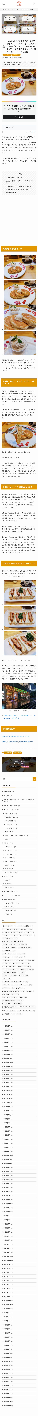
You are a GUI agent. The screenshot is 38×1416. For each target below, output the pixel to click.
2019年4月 (8, 1381)
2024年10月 (8, 1115)
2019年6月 (8, 1373)
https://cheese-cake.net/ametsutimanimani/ (17, 742)
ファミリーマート (11, 861)
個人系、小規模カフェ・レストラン (16, 835)
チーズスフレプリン (8, 951)
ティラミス (30, 960)
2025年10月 (8, 1066)
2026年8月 (8, 1026)
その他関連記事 (11, 192)
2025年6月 (8, 1082)
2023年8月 (8, 1171)
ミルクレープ (23, 975)
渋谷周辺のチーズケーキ (9, 997)
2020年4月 (8, 1333)
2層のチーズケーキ (8, 926)
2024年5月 (8, 1135)
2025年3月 (8, 1095)
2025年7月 (8, 1078)
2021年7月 (8, 1272)
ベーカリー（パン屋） (12, 895)
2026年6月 (8, 1034)
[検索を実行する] (34, 779)
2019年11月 (8, 1353)
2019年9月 (8, 1361)
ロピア (8, 880)
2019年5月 (8, 1377)
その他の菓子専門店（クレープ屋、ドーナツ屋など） (19, 801)
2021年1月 (8, 1297)
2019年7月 (8, 1369)
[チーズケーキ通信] (19, 4)
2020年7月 (8, 1321)
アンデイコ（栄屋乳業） (25, 926)
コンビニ (8, 843)
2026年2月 (8, 1050)
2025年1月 (8, 1103)
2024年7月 (8, 1127)
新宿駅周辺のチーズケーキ (10, 994)
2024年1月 (8, 1151)
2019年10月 (8, 1357)
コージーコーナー (12, 907)
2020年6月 (8, 1325)
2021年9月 (8, 1264)
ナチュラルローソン (11, 854)
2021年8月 (8, 1268)
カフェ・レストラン (11, 810)
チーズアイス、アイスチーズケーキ (12, 941)
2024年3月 (8, 1143)
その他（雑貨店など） (12, 806)
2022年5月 (8, 1232)
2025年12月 (8, 1058)
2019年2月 (8, 1390)
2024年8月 (8, 1123)
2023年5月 (8, 1183)
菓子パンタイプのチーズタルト (11, 1011)
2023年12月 (8, 1155)
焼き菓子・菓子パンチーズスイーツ (12, 1000)
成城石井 (8, 884)
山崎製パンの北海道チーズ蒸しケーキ (13, 991)
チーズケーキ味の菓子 (9, 947)
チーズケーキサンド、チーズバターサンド (14, 944)
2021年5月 (8, 1280)
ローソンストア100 (11, 872)
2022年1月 (8, 1248)
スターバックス (11, 824)
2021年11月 (8, 1256)
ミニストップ (10, 865)
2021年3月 (8, 1289)
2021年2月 (8, 1293)
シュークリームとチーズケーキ (11, 935)
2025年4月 (8, 1091)
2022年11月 (8, 1208)
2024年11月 (8, 1111)
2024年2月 (8, 1147)
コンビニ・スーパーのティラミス (12, 932)
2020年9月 (8, 1313)
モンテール (6, 978)
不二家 (9, 914)
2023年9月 (8, 1167)
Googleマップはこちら (11, 718)
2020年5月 (8, 1329)
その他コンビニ (10, 847)
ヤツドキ (5, 985)
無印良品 (23, 997)
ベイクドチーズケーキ (9, 975)
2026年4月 (8, 1042)
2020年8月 (8, 1317)
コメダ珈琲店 (7, 55)
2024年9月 (8, 1119)
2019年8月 (8, 1365)
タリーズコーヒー (12, 828)
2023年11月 (8, 1159)
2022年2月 (8, 1244)
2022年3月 (8, 1240)
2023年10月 (8, 1163)
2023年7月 (8, 1175)
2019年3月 (8, 1385)
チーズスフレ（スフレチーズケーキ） (13, 954)
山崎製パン (20, 988)
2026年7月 (8, 1030)
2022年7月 (8, 1224)
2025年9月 (8, 1070)
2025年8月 (8, 1074)
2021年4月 (8, 1284)
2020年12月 (8, 1301)
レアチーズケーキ (26, 985)
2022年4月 (8, 1236)
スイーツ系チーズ (29, 935)
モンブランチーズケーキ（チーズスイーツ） (15, 982)
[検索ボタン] (34, 4)
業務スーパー (10, 887)
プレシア (22, 972)
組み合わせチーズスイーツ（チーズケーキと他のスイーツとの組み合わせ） (18, 1007)
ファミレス (9, 832)
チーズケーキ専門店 (25, 947)
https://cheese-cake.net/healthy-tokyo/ (16, 736)
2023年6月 (8, 1179)
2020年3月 (8, 1337)
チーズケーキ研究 (10, 891)
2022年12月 (8, 1204)
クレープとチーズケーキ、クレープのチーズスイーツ (17, 929)
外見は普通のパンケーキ (14, 178)
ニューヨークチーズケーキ (21, 963)
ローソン (9, 869)
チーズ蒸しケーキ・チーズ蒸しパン (12, 960)
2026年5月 (8, 1038)
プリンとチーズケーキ (9, 972)
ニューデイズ (10, 858)
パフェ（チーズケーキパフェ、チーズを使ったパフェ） (18, 969)
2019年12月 (8, 1349)
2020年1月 (8, 1345)
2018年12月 (8, 1398)
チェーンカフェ (11, 814)
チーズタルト (7, 957)
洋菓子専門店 (16, 55)
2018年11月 (8, 1402)
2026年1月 (8, 1054)
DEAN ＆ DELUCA (12, 817)
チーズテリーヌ (19, 957)
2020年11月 (8, 1305)
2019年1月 (8, 1393)
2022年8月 (8, 1220)
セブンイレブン (11, 850)
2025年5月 (8, 1086)
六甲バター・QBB (8, 988)
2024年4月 (8, 1139)
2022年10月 (8, 1212)
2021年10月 (8, 1260)
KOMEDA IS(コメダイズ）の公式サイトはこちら (20, 715)
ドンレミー (6, 963)
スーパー (8, 876)
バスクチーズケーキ (24, 966)
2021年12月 (8, 1252)
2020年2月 (8, 1341)
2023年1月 (8, 1200)
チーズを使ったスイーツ (9, 938)
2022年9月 (8, 1216)
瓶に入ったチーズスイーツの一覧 (12, 1003)
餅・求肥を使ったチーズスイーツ (12, 1014)
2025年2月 (8, 1099)
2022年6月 (8, 1228)
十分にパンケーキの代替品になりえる (18, 186)
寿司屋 (8, 839)
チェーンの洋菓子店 (12, 903)
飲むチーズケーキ (29, 1011)
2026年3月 (8, 1046)
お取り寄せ (9, 792)
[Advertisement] (19, 220)
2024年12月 (8, 1107)
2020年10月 (8, 1309)
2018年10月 (8, 1406)
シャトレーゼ (11, 910)
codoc (33, 132)
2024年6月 (8, 1131)
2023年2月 (8, 1196)
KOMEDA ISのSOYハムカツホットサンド (19, 189)
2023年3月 (8, 1192)
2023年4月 (8, 1187)
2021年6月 (8, 1276)
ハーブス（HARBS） (8, 966)
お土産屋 (8, 796)
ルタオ (14, 985)
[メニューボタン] (4, 4)
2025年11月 (8, 1062)
